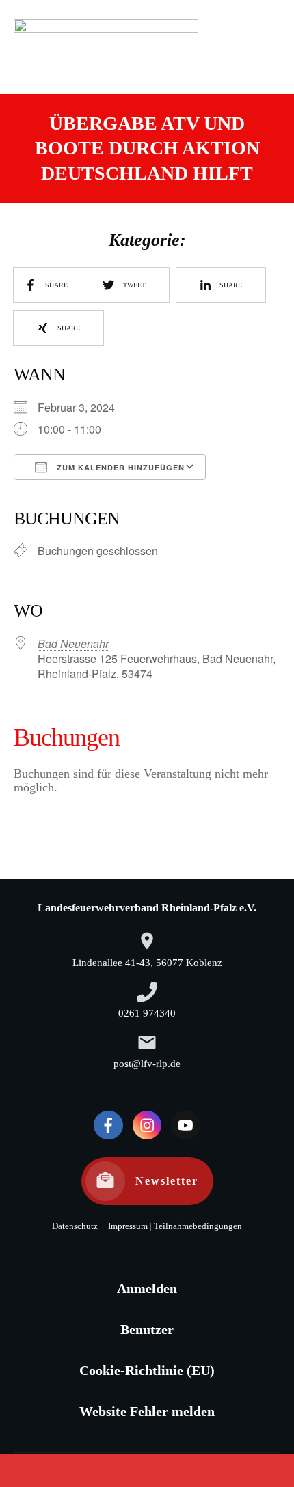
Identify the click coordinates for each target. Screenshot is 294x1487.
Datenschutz (75, 1226)
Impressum (127, 1226)
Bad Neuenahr (73, 643)
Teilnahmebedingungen (198, 1226)
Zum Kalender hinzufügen (119, 467)
